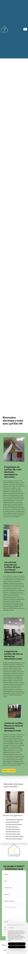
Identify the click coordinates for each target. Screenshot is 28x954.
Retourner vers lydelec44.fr (9, 770)
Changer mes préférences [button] (17, 950)
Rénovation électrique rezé (12, 826)
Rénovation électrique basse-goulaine (14, 836)
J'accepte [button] (16, 943)
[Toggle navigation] (25, 29)
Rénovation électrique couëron (13, 834)
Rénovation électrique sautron (13, 829)
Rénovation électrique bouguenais (14, 824)
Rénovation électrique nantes (12, 822)
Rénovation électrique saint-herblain (14, 819)
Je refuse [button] (17, 947)
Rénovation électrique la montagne (14, 838)
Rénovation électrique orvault (13, 831)
